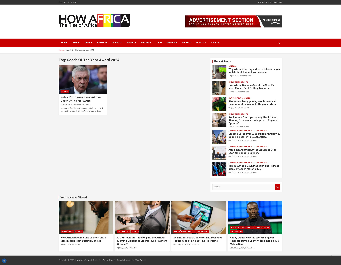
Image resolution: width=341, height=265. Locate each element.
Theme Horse (108, 260)
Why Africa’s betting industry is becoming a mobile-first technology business (254, 71)
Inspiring (172, 42)
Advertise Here (263, 2)
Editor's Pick (234, 82)
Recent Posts (222, 61)
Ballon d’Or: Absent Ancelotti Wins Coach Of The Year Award (81, 99)
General (232, 66)
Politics (117, 42)
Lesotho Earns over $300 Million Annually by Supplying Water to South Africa (254, 135)
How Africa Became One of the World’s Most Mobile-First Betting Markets (251, 87)
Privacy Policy (277, 2)
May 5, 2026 (233, 108)
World (76, 42)
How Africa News (83, 104)
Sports (215, 42)
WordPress (140, 260)
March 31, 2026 (234, 140)
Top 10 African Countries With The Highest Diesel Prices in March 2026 (253, 167)
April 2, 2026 (233, 127)
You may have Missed (73, 197)
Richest (186, 42)
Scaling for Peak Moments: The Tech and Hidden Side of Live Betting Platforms (197, 239)
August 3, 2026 (234, 76)
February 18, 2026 (180, 244)
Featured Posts (235, 98)
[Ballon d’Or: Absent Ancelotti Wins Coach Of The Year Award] (82, 79)
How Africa (246, 76)
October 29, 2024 (68, 104)
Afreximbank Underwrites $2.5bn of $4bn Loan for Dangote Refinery (252, 151)
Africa (88, 42)
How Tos (201, 42)
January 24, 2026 (237, 248)
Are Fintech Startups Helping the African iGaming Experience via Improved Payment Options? (253, 120)
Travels (131, 42)
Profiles (146, 42)
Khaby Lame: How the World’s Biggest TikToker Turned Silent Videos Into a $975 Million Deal (254, 241)
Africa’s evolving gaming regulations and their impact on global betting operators (252, 103)
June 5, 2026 (233, 92)
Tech (159, 42)
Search (277, 187)
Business (102, 42)
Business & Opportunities (240, 131)
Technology (202, 231)
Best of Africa (237, 228)
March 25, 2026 (234, 172)
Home (64, 42)
